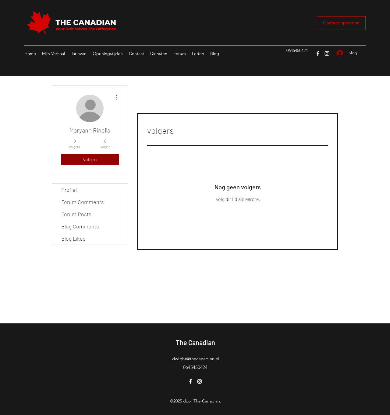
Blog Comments (80, 226)
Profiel (69, 189)
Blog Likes (73, 238)
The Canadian (195, 342)
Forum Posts (76, 214)
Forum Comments (82, 201)
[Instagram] (327, 53)
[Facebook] (318, 53)
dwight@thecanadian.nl (195, 359)
